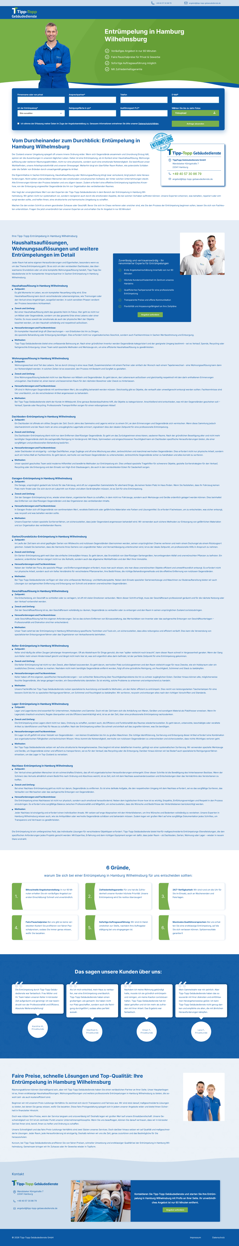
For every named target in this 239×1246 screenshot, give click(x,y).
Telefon (123, 94)
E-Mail (175, 94)
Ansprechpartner (77, 94)
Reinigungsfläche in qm (80, 108)
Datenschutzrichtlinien (148, 123)
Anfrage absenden (195, 124)
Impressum (195, 1237)
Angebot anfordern (150, 315)
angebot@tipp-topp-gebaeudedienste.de (205, 3)
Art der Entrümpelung (27, 108)
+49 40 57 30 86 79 (163, 3)
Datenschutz (218, 1237)
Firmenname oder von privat (30, 94)
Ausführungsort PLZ (129, 108)
